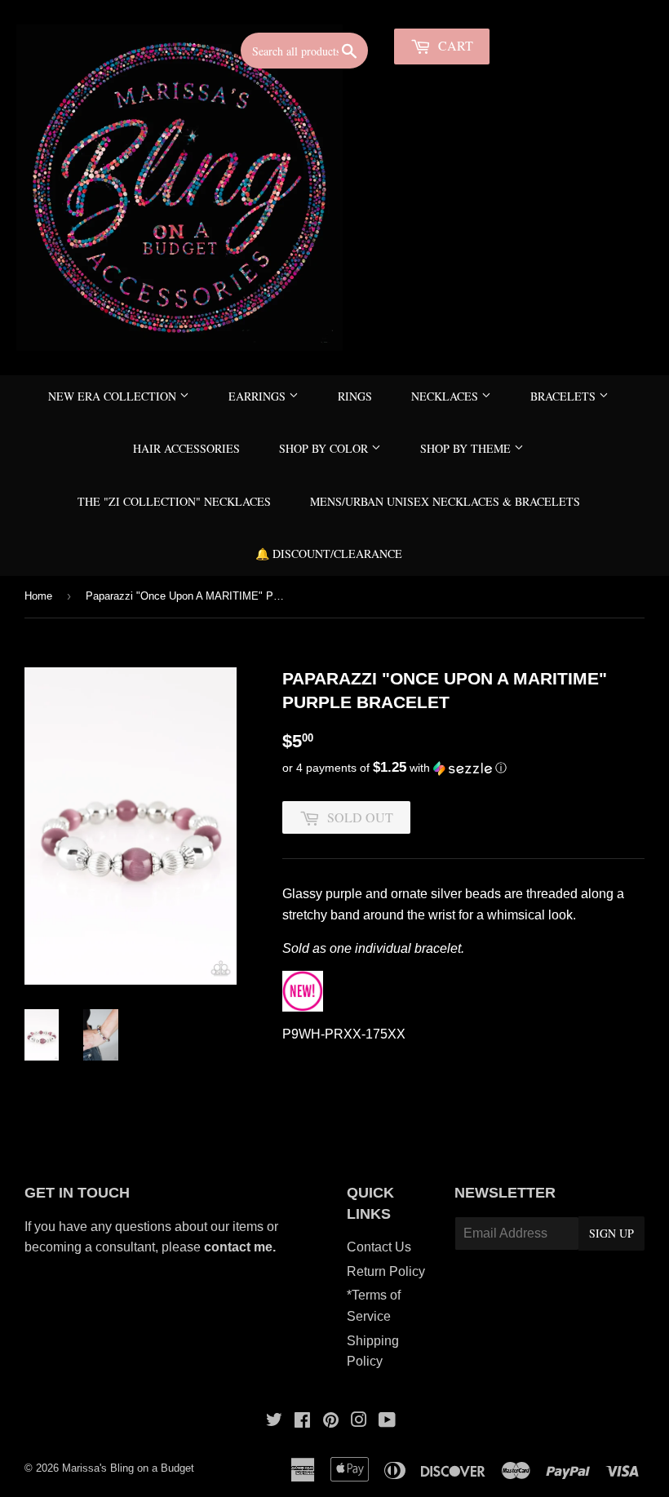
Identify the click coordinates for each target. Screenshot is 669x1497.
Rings (355, 396)
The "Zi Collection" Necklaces (174, 501)
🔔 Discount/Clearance (328, 553)
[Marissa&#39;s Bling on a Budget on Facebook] (302, 1421)
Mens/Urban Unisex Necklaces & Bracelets (445, 501)
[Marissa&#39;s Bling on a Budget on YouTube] (387, 1421)
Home (38, 596)
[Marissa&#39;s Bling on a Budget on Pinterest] (330, 1421)
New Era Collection (113, 396)
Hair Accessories (186, 448)
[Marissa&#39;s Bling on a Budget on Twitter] (274, 1421)
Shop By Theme (467, 448)
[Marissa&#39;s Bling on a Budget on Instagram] (359, 1421)
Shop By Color (325, 448)
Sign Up (611, 1233)
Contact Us (379, 1247)
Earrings (258, 396)
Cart (454, 45)
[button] (463, 768)
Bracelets (564, 396)
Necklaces (446, 396)
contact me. (241, 1247)
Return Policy (386, 1271)
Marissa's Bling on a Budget (128, 1468)
